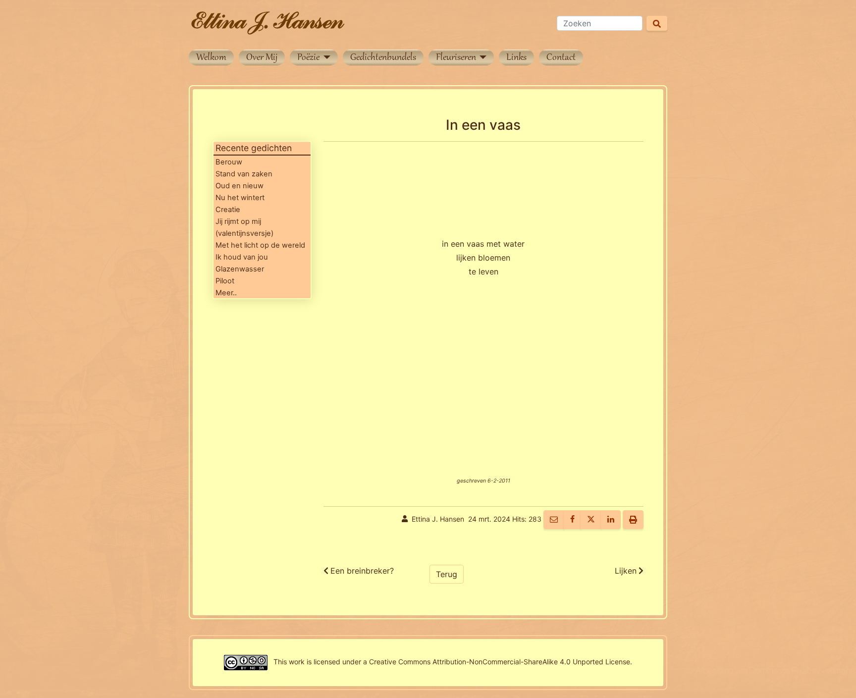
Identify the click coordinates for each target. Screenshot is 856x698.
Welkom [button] (211, 58)
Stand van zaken (243, 173)
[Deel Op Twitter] (591, 519)
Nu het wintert (240, 197)
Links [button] (516, 58)
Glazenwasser (239, 269)
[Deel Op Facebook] (572, 519)
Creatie (227, 209)
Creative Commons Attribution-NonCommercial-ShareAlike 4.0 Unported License (499, 661)
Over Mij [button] (261, 58)
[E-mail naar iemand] (553, 519)
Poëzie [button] (309, 58)
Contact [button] (561, 58)
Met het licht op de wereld (260, 245)
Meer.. (226, 292)
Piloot (224, 280)
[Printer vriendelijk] (633, 519)
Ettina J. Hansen (438, 519)
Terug (446, 574)
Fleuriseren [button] (457, 58)
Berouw (228, 162)
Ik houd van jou (241, 257)
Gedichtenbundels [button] (383, 58)
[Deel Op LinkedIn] (611, 519)
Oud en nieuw (239, 185)
